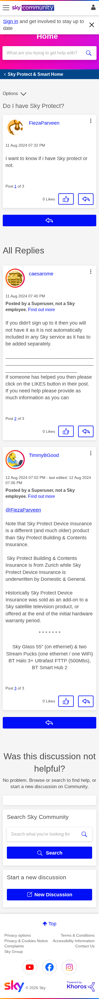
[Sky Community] (33, 8)
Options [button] (10, 93)
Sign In (92, 9)
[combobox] (44, 53)
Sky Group (13, 951)
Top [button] (52, 924)
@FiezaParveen (23, 510)
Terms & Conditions (78, 935)
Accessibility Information (74, 941)
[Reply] (86, 199)
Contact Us (85, 946)
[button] (91, 121)
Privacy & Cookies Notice (26, 941)
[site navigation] (6, 7)
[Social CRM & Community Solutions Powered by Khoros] (81, 986)
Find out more (41, 309)
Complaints (14, 946)
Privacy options (17, 935)
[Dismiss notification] (91, 25)
